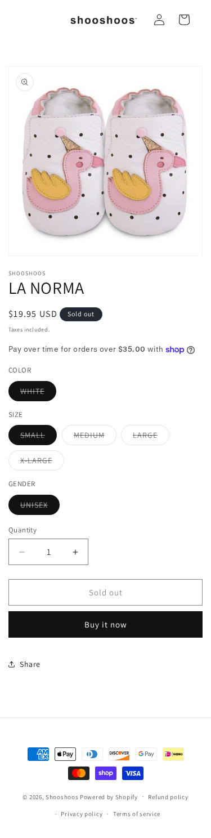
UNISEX (40, 507)
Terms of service (136, 814)
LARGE (151, 437)
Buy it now (105, 624)
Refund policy (168, 797)
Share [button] (30, 664)
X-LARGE (42, 462)
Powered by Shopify (109, 796)
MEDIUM (95, 437)
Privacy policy (81, 814)
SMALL (38, 437)
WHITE (38, 393)
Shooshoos (62, 796)
